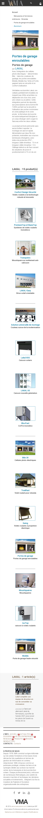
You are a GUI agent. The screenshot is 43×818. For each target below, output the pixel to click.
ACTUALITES (25, 734)
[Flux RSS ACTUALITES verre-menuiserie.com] (19, 734)
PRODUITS (18, 739)
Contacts (17, 744)
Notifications (33, 812)
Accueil (15, 12)
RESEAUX (7, 739)
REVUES (29, 739)
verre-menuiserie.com (18, 806)
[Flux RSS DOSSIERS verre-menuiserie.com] (32, 734)
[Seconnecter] (40, 3)
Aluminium (18, 26)
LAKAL (19, 68)
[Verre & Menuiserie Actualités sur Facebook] (14, 793)
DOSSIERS (7, 736)
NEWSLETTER (8, 741)
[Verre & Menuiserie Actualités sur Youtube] (29, 793)
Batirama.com (10, 812)
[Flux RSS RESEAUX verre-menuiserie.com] (35, 736)
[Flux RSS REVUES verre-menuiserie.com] (24, 739)
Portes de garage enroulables (24, 23)
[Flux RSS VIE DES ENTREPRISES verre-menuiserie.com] (13, 736)
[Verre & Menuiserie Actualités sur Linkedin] (24, 793)
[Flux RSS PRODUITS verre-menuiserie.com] (13, 739)
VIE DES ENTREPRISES (24, 736)
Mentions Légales (22, 812)
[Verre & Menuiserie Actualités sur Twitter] (19, 793)
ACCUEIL (13, 734)
